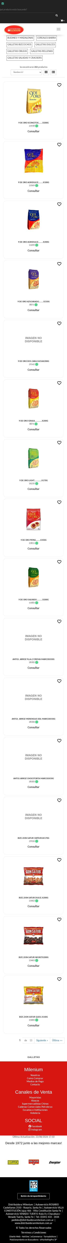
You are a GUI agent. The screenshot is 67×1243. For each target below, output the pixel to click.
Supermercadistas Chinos (35, 1104)
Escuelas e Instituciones (35, 1110)
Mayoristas (35, 1097)
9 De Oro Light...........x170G (33, 480)
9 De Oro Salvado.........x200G (34, 600)
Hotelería (35, 1113)
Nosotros (35, 1075)
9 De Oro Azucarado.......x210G (34, 301)
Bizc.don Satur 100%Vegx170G (33, 838)
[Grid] (46, 72)
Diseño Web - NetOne (19, 1237)
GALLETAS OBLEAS (17, 51)
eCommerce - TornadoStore (43, 1237)
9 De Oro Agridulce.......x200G (33, 242)
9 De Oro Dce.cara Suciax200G (33, 361)
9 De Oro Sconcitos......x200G (33, 123)
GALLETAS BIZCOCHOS (19, 44)
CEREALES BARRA (46, 38)
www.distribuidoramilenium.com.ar (33, 1223)
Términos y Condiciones (33, 1232)
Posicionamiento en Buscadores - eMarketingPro (32, 1240)
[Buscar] (56, 16)
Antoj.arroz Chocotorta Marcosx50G (33, 778)
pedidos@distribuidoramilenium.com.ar (33, 1220)
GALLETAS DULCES (45, 44)
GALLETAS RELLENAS (42, 51)
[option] (13, 1162)
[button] (62, 20)
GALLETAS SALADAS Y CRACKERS (24, 58)
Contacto (35, 1084)
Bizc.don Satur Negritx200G (33, 957)
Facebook (36, 1126)
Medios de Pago (35, 1081)
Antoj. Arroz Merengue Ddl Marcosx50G (33, 719)
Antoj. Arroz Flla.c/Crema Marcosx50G (33, 659)
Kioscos (35, 1101)
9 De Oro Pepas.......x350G (34, 540)
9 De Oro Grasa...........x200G (33, 421)
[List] (53, 72)
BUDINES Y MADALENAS (20, 38)
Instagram (36, 1130)
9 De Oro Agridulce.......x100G (33, 182)
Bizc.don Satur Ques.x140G (33, 1017)
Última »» (57, 1040)
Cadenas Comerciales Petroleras (35, 1107)
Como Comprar (35, 1078)
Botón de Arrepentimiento (33, 1196)
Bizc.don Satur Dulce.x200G (33, 898)
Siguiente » (42, 1040)
